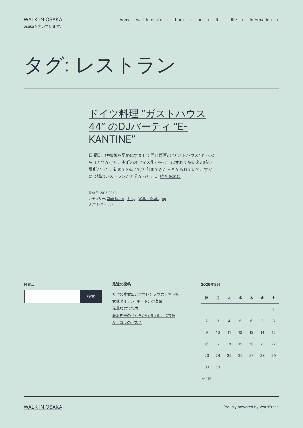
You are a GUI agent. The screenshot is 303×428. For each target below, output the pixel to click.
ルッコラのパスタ (127, 322)
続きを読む (170, 176)
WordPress (269, 407)
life (234, 19)
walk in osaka (149, 19)
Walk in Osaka (43, 19)
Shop (131, 198)
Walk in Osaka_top (152, 198)
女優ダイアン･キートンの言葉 (137, 301)
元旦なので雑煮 (125, 308)
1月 (208, 378)
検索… (29, 284)
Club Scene (115, 198)
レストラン (105, 204)
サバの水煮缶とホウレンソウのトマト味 (145, 294)
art (200, 19)
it (217, 19)
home (125, 19)
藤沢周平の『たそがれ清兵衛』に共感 (143, 315)
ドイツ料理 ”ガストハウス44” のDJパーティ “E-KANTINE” (147, 126)
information (261, 19)
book (180, 19)
